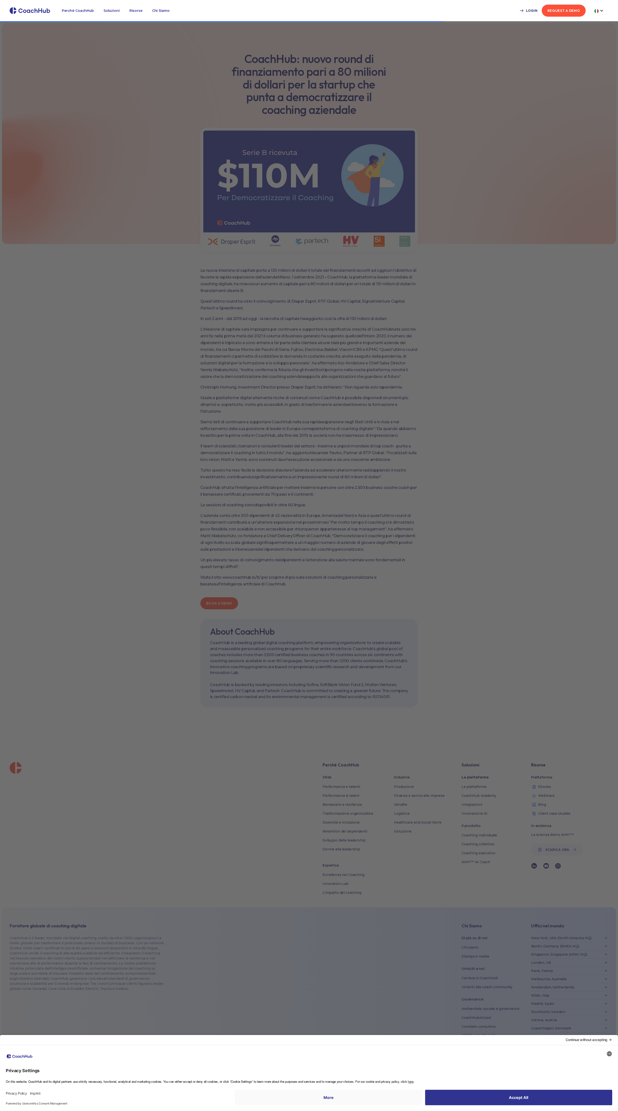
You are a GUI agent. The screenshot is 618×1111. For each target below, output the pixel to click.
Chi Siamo (161, 10)
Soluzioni (112, 10)
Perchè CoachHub (78, 10)
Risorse (135, 10)
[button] (78, 10)
